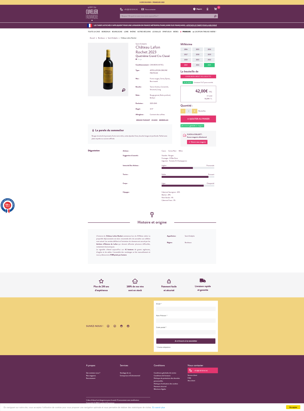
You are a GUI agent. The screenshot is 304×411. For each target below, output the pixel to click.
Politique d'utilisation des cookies (166, 384)
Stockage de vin (125, 373)
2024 (197, 65)
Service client (192, 375)
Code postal (160, 327)
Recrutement (90, 378)
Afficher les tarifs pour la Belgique (201, 26)
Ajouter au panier (199, 119)
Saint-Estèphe (113, 38)
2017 (186, 55)
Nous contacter (150, 9)
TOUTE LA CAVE (94, 32)
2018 (197, 55)
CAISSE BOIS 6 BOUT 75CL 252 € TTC (198, 76)
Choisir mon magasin (198, 142)
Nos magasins (91, 376)
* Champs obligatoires (163, 347)
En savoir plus (158, 407)
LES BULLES (156, 32)
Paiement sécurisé (160, 386)
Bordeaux (101, 38)
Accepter (293, 407)
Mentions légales (160, 389)
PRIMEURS (186, 32)
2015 (197, 49)
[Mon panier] (216, 9)
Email (158, 304)
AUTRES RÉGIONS (144, 32)
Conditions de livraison (162, 376)
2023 (186, 65)
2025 (209, 65)
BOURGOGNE (117, 32)
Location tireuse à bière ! (205, 32)
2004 (186, 49)
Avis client (191, 381)
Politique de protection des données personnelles (167, 379)
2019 (209, 55)
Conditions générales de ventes (165, 373)
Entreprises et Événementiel (130, 376)
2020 (186, 60)
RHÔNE (133, 32)
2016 (209, 49)
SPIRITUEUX (167, 32)
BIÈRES (175, 32)
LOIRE (126, 32)
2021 (197, 60)
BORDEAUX (106, 32)
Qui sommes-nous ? (93, 373)
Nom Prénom (161, 316)
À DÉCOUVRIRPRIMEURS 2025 (152, 2)
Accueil (92, 38)
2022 (209, 60)
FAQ (189, 378)
